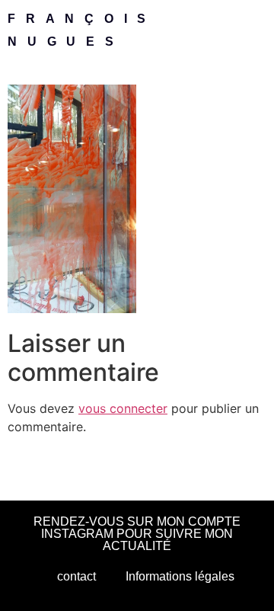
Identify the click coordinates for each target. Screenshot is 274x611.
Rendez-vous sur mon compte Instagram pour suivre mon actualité (137, 533)
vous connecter (122, 408)
